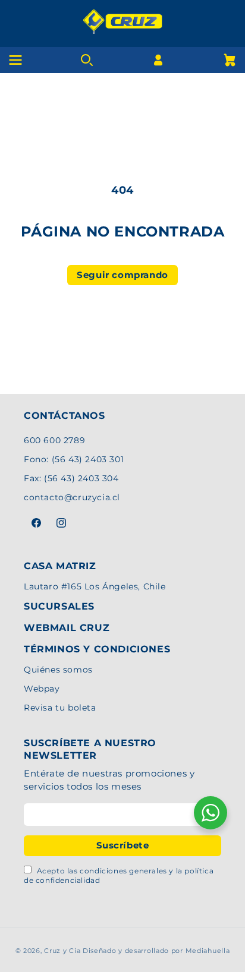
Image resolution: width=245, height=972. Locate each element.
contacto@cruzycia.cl (72, 497)
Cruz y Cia (62, 950)
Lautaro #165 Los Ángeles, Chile (95, 586)
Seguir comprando (122, 274)
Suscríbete (122, 845)
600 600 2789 (54, 440)
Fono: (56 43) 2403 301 (74, 459)
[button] (229, 60)
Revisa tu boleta (60, 707)
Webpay (42, 688)
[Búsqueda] (87, 60)
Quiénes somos (58, 669)
